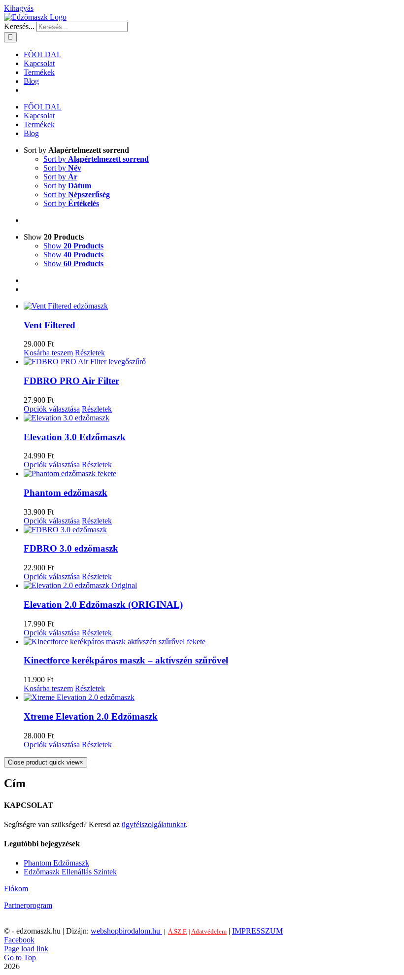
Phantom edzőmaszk (65, 493)
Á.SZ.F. (177, 931)
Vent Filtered (49, 325)
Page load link (26, 948)
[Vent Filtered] (212, 306)
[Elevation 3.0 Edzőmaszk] (212, 418)
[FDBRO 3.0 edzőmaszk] (212, 529)
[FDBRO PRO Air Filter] (212, 361)
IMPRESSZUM (257, 931)
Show (73, 246)
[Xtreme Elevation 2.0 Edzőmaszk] (212, 697)
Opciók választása (52, 409)
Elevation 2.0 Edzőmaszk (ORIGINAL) (103, 604)
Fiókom (16, 888)
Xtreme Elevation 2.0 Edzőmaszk (91, 716)
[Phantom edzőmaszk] (212, 473)
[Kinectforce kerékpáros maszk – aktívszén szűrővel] (212, 641)
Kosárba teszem (48, 352)
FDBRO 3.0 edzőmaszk (71, 548)
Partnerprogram (28, 905)
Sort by (96, 159)
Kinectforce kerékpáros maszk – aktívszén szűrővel (126, 660)
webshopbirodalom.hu (126, 931)
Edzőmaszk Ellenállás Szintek (70, 872)
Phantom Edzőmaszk (56, 863)
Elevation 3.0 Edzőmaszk (75, 437)
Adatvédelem (209, 931)
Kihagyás (19, 8)
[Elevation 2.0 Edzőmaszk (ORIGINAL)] (212, 585)
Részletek (90, 352)
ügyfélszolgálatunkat (154, 824)
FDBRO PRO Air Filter (71, 381)
